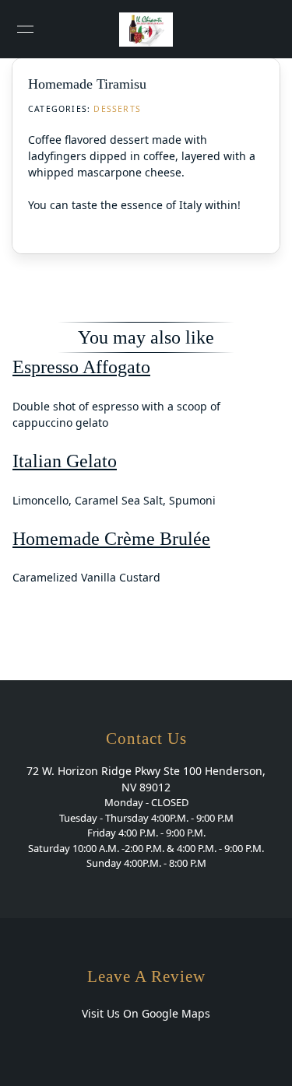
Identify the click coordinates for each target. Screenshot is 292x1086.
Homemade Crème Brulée (111, 538)
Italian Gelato (64, 460)
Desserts (117, 108)
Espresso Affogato (81, 366)
